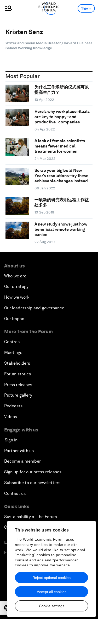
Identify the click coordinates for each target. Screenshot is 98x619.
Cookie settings (51, 606)
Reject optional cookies (51, 578)
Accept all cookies (51, 592)
